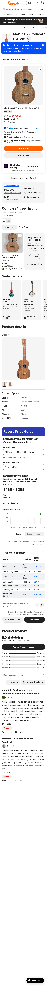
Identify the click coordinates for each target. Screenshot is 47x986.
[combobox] (21, 452)
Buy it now (23, 148)
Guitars (22, 14)
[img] (32, 166)
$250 (36, 589)
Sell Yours (34, 619)
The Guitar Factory (15, 166)
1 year (29, 534)
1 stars (5, 668)
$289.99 (38, 571)
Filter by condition (11, 462)
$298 (36, 576)
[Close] (43, 44)
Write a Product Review (23, 647)
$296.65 (37, 594)
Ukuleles (24, 418)
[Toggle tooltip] (27, 59)
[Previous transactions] (37, 605)
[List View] (8, 221)
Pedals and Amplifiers (36, 14)
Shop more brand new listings (22, 178)
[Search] (42, 9)
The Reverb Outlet (10, 14)
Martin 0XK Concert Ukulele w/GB (21, 108)
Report (7, 728)
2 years (38, 534)
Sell (29, 3)
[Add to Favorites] (28, 38)
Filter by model (9, 447)
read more (13, 769)
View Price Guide (12, 619)
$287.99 (37, 566)
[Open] (41, 452)
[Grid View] (4, 221)
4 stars (5, 656)
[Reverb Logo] (13, 3)
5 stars (5, 653)
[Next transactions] (42, 605)
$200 (36, 582)
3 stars (5, 660)
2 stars (5, 664)
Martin (24, 397)
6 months (20, 534)
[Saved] (36, 2)
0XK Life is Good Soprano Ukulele (10, 303)
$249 (36, 585)
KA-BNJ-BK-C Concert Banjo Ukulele (30, 304)
